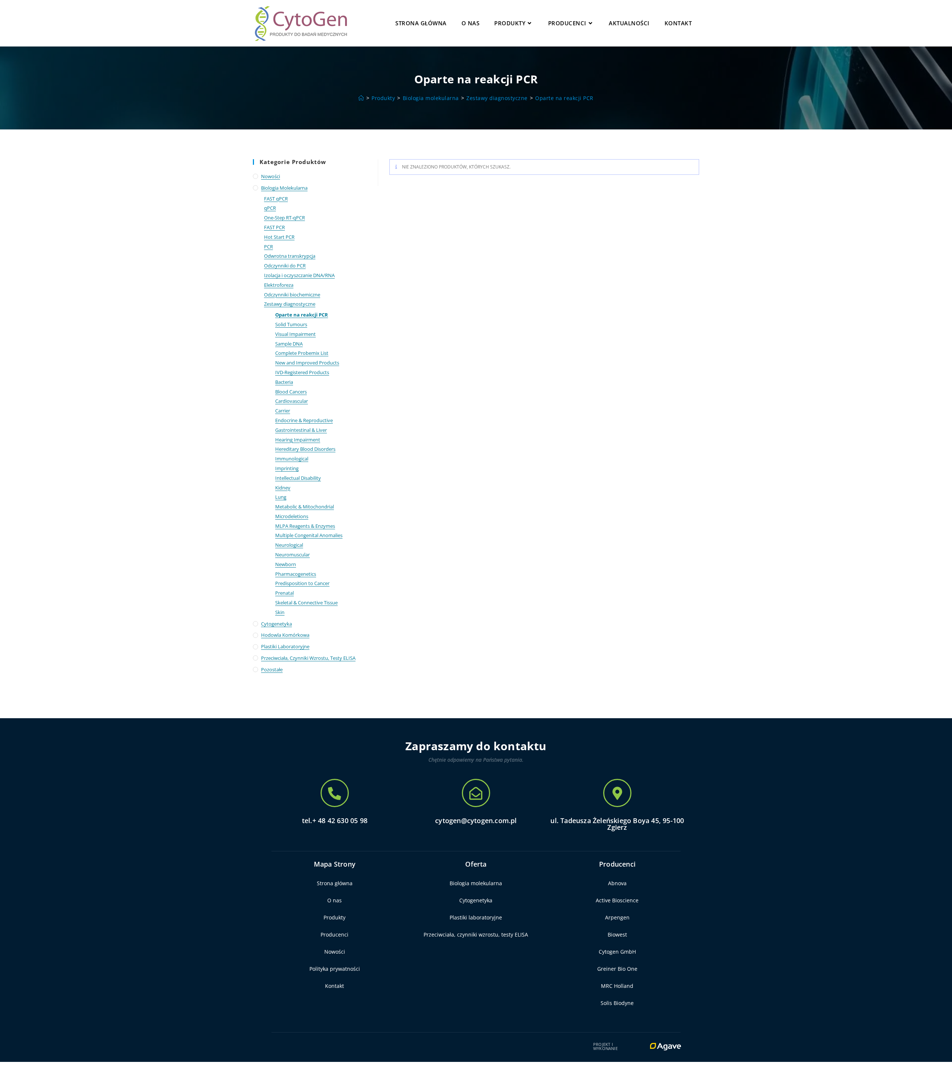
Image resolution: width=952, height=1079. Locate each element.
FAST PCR (274, 227)
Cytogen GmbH (617, 951)
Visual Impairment (295, 334)
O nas (334, 900)
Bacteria (284, 382)
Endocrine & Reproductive (304, 420)
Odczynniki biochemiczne (292, 294)
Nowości (270, 176)
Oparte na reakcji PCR (564, 98)
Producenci (334, 934)
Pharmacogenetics (295, 574)
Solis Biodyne (617, 1002)
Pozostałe (272, 669)
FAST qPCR (276, 198)
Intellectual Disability (298, 478)
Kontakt (334, 985)
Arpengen (617, 917)
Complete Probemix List (301, 353)
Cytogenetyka (276, 623)
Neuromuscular (292, 554)
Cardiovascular (291, 401)
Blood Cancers (291, 391)
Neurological (289, 545)
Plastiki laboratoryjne (285, 646)
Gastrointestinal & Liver (301, 430)
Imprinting (287, 468)
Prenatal (284, 593)
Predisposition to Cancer (302, 583)
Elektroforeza (278, 285)
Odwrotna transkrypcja (289, 256)
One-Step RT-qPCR (284, 217)
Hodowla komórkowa (285, 635)
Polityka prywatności (334, 968)
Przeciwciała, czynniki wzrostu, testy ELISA (308, 658)
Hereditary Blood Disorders (305, 449)
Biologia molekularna (284, 187)
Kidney (282, 487)
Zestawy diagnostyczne (289, 304)
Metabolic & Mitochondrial (304, 506)
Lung (280, 497)
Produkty (334, 917)
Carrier (282, 410)
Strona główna (335, 883)
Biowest (617, 934)
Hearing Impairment (297, 439)
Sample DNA (289, 343)
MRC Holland (617, 985)
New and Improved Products (307, 362)
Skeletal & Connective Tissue (306, 602)
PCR (268, 246)
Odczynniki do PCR (285, 265)
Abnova (617, 883)
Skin (279, 612)
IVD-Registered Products (302, 372)
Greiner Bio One (617, 968)
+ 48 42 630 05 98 (339, 820)
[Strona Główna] (361, 98)
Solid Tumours (291, 324)
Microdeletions (291, 516)
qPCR (270, 208)
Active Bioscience (617, 900)
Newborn (285, 564)
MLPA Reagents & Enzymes (305, 526)
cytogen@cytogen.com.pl (476, 820)
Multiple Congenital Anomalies (308, 535)
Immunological (291, 458)
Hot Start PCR (279, 237)
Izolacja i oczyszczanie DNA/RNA (299, 275)
